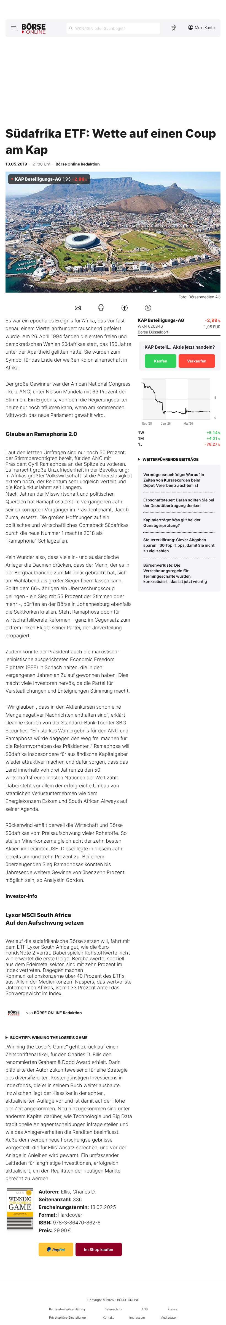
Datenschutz (113, 1309)
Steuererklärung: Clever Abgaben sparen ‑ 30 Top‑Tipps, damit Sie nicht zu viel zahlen (178, 545)
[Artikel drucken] (101, 307)
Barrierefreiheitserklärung (67, 1309)
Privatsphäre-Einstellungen (68, 1317)
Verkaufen (196, 361)
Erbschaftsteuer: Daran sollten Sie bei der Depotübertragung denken (178, 503)
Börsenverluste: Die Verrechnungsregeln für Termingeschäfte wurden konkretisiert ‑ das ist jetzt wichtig (175, 573)
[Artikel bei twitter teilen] (148, 307)
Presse (172, 1309)
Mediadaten (168, 1317)
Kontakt (108, 1317)
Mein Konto (205, 27)
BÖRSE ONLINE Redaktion (58, 1012)
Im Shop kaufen (98, 1249)
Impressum (137, 1317)
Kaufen (160, 361)
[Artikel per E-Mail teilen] (78, 307)
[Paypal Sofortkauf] (56, 1249)
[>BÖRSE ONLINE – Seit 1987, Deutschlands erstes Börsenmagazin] (33, 28)
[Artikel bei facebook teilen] (124, 307)
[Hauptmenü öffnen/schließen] (14, 27)
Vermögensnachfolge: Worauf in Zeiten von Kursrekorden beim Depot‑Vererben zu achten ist (173, 480)
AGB (145, 1309)
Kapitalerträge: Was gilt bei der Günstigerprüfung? (172, 522)
